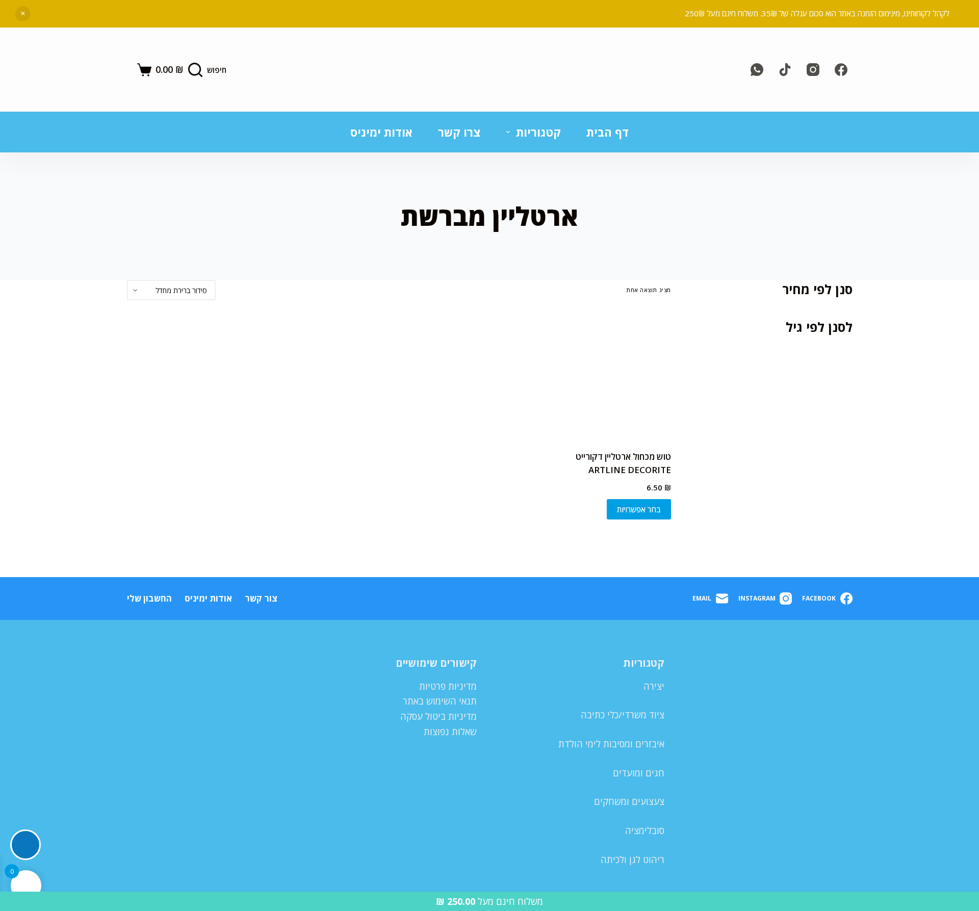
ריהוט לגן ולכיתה (632, 859)
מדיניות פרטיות (448, 686)
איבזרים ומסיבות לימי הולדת (611, 744)
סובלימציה (644, 830)
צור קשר (261, 598)
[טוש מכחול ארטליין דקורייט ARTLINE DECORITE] (608, 375)
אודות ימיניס (381, 132)
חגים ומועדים (638, 773)
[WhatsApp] (757, 69)
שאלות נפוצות (450, 731)
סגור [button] (23, 13)
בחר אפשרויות (639, 509)
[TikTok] (785, 69)
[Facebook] (841, 69)
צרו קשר (459, 132)
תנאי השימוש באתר (440, 701)
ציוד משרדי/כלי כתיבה (622, 715)
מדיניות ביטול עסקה (438, 716)
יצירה (653, 686)
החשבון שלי (149, 598)
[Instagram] (813, 69)
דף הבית (607, 132)
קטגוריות (538, 132)
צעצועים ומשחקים (629, 801)
